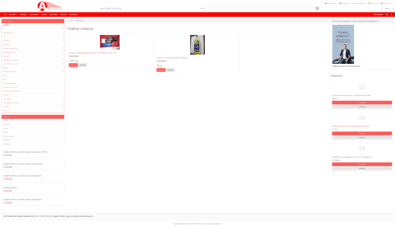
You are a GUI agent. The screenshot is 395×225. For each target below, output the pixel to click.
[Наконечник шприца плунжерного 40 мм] (362, 87)
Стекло (5, 75)
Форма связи (6, 144)
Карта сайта (6, 140)
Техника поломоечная (9, 83)
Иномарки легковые (9, 52)
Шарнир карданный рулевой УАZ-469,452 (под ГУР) (93, 52)
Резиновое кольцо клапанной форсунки (350, 126)
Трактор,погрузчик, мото (10, 87)
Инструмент (6, 56)
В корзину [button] (73, 65)
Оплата (63, 14)
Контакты (73, 14)
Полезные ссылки (8, 136)
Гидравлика (6, 44)
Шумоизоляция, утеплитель (11, 103)
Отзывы (5, 132)
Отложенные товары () (358, 3)
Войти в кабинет (331, 3)
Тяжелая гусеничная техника (11, 91)
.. (3, 29)
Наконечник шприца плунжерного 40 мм (351, 95)
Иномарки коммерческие (10, 48)
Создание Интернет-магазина (182, 223)
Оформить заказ (387, 3)
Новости (5, 128)
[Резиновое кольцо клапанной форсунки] (362, 118)
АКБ (4, 37)
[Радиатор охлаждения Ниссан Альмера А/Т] (362, 149)
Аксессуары (6, 40)
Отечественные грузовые (10, 60)
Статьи (44, 14)
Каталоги (34, 14)
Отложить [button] (83, 65)
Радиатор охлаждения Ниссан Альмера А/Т (352, 157)
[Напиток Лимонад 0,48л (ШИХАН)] (197, 45)
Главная (71, 20)
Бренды (23, 14)
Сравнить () (374, 3)
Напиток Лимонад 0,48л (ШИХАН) (172, 57)
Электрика (6, 106)
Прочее (5, 68)
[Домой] (5, 14)
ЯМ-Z (4, 110)
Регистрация (345, 3)
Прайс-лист (6, 124)
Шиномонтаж (7, 99)
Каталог (12, 14)
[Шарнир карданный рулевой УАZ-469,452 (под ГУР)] (110, 42)
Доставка (54, 14)
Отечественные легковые (11, 64)
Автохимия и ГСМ (8, 33)
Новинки (6, 25)
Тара (4, 79)
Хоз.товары (6, 95)
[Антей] (49, 6)
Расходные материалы (9, 71)
